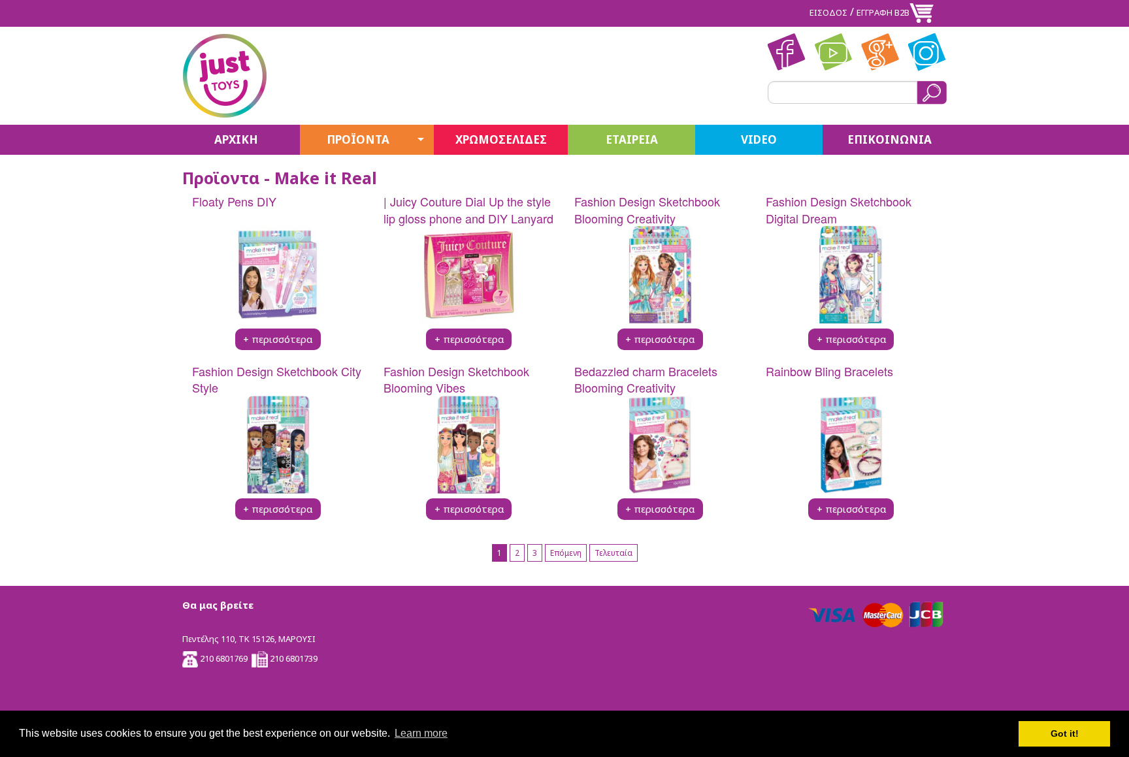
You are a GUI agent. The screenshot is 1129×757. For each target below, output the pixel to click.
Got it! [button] (1065, 733)
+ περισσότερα (277, 339)
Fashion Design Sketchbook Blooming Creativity (647, 209)
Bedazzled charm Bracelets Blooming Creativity (645, 379)
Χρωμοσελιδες (501, 139)
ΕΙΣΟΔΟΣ (828, 12)
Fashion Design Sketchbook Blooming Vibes (456, 379)
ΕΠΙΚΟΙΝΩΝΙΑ (889, 139)
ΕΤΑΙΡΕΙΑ (632, 139)
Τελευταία (613, 552)
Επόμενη (565, 552)
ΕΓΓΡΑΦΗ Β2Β (883, 12)
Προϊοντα (358, 139)
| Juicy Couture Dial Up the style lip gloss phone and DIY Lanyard (468, 209)
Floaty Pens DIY (234, 201)
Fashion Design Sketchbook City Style (276, 379)
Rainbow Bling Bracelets (829, 370)
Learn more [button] (421, 733)
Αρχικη (236, 139)
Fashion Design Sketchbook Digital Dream (838, 209)
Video (759, 139)
